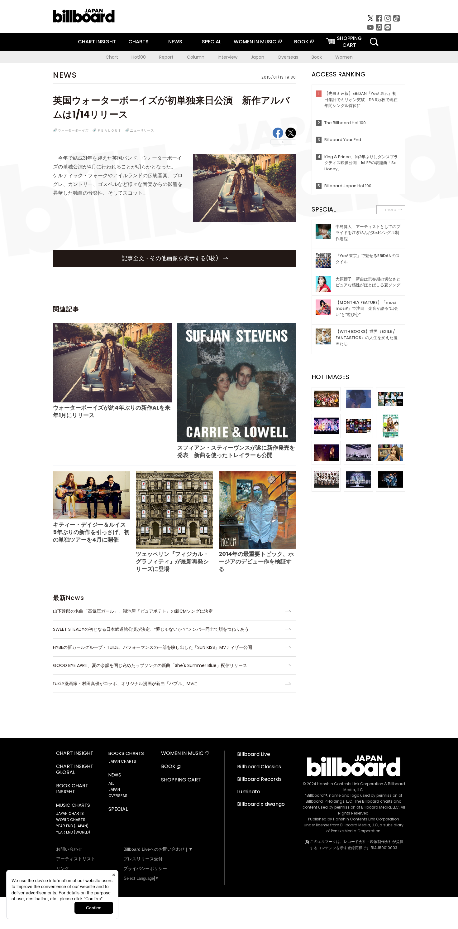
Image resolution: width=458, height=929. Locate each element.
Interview (227, 57)
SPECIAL (211, 41)
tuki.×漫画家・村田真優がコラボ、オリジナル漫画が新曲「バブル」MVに (125, 683)
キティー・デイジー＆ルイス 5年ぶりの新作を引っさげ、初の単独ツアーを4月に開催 (91, 532)
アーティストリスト (75, 858)
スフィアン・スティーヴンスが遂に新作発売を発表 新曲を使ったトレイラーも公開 (236, 451)
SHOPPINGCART (349, 42)
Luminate (248, 791)
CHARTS (138, 41)
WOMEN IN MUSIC (255, 41)
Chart (112, 57)
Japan (257, 57)
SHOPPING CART (181, 780)
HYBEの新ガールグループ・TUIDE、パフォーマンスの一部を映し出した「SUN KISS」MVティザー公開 (152, 647)
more (390, 209)
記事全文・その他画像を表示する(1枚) (171, 258)
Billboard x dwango (261, 804)
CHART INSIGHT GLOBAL (74, 770)
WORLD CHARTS (70, 819)
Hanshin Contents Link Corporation (350, 783)
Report (166, 57)
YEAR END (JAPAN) (72, 826)
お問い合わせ (69, 849)
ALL (111, 783)
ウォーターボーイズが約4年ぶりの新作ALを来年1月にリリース (111, 411)
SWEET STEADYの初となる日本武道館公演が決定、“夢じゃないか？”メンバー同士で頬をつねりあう (151, 629)
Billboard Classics (259, 766)
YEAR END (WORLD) (73, 832)
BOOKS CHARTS (126, 753)
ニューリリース (142, 130)
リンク (62, 868)
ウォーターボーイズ (73, 130)
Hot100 (138, 57)
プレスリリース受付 (143, 858)
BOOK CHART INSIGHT (72, 789)
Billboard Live (253, 754)
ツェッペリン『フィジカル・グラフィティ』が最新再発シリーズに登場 (172, 561)
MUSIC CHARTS (73, 805)
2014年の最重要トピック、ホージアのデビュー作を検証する (256, 561)
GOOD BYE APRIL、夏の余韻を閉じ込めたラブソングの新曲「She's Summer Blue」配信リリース (150, 665)
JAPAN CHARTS (70, 813)
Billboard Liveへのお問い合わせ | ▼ (158, 849)
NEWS (175, 41)
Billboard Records (259, 779)
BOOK (301, 41)
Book (317, 57)
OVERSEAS (117, 795)
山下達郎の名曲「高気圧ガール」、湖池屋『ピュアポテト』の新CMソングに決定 (133, 611)
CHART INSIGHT (97, 41)
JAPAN (114, 789)
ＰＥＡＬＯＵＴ (109, 130)
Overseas (288, 57)
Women (344, 57)
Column (195, 57)
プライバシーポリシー (145, 868)
